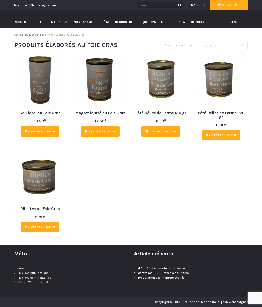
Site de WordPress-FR (32, 282)
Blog (214, 22)
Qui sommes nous (155, 22)
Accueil (20, 22)
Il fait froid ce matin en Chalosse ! (162, 268)
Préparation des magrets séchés (161, 277)
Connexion (24, 268)
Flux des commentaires (34, 277)
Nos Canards (84, 22)
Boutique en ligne (48, 22)
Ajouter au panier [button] (41, 131)
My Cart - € (230, 5)
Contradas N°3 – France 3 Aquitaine (163, 273)
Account (199, 5)
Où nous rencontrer (118, 22)
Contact (232, 22)
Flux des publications (33, 273)
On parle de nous (190, 22)
